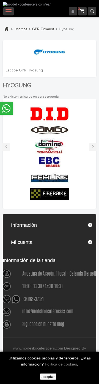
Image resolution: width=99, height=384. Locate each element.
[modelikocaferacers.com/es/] (49, 4)
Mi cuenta (21, 242)
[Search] (92, 11)
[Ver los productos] (49, 113)
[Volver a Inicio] (6, 29)
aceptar (48, 376)
